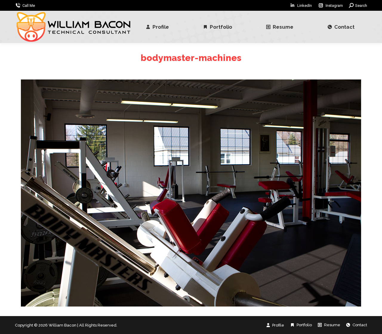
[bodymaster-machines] (191, 193)
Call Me (28, 5)
